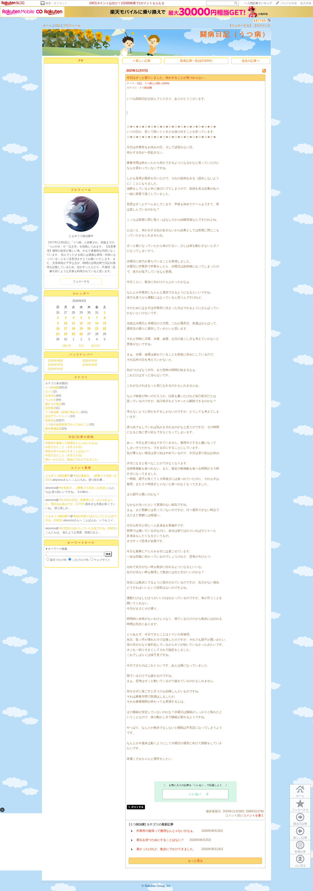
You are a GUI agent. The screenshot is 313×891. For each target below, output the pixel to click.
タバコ (49, 391)
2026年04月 (89, 364)
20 (89, 328)
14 (96, 323)
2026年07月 (55, 364)
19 (81, 328)
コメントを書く (253, 815)
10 (65, 323)
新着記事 (300, 851)
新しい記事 (300, 837)
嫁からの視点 (53, 403)
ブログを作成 (288, 3)
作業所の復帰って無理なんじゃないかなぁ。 (72, 443)
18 (73, 328)
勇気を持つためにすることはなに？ (67, 451)
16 (57, 328)
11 (73, 323)
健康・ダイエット (56, 3)
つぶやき (50, 399)
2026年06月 (55, 368)
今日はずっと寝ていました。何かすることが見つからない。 (167, 77)
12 (81, 323)
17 (65, 328)
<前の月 (66, 345)
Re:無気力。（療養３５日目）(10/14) (82, 487)
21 (96, 328)
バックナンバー (81, 354)
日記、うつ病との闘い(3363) (153, 83)
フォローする (300, 809)
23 (57, 334)
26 (81, 334)
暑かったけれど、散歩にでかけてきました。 (72, 459)
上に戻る (300, 865)
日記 (57, 25)
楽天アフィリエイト (57, 416)
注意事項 (50, 408)
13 (89, 323)
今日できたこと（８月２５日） (64, 455)
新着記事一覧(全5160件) (196, 60)
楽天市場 (305, 3)
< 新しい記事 (142, 60)
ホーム (47, 25)
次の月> (95, 345)
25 (73, 334)
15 (104, 323)
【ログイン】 (262, 25)
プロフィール (72, 25)
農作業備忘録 (53, 428)
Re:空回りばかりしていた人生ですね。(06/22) (88, 528)
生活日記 (50, 395)
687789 (260, 20)
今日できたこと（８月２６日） (64, 447)
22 (104, 328)
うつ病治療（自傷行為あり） (63, 412)
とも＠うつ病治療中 (57, 475)
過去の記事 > (250, 60)
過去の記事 (300, 823)
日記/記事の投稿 (81, 436)
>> (258, 3)
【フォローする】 (240, 25)
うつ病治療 (52, 387)
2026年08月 (55, 360)
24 (65, 334)
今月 (81, 345)
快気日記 (50, 420)
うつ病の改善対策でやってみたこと (67, 424)
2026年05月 (89, 360)
